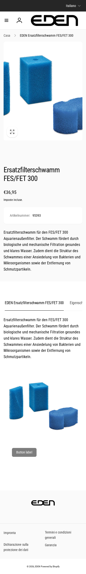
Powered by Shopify (50, 566)
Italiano (71, 6)
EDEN (37, 566)
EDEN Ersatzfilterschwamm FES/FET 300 (34, 303)
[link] (24, 452)
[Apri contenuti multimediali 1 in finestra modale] (43, 91)
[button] (6, 20)
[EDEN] (43, 504)
